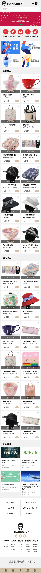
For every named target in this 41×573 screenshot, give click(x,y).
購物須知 (28, 546)
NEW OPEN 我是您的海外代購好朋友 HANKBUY (30, 487)
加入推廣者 (35, 544)
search (37, 9)
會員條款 (20, 549)
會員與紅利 (28, 551)
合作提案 (35, 551)
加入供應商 (35, 546)
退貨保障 (28, 549)
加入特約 (35, 549)
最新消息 (6, 546)
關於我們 (6, 544)
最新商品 (13, 546)
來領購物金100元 (8, 484)
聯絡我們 (6, 548)
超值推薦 (13, 544)
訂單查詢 (20, 546)
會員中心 (20, 544)
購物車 (27, 544)
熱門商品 (13, 549)
